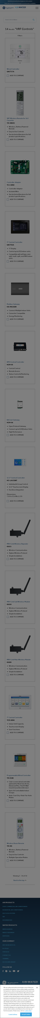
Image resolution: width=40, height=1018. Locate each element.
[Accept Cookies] (37, 988)
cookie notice (28, 1010)
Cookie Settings (13, 1014)
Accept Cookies (26, 1014)
